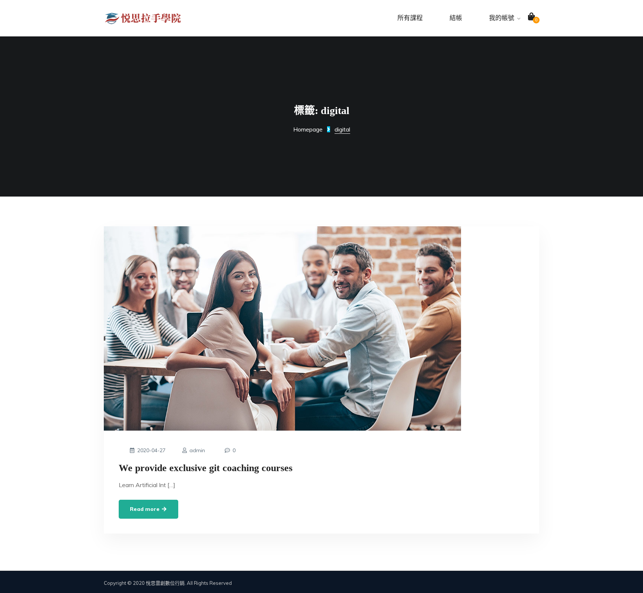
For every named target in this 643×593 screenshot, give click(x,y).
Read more (145, 509)
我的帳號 (501, 18)
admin (197, 450)
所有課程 (410, 18)
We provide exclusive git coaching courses (205, 468)
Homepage (308, 129)
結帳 (456, 18)
